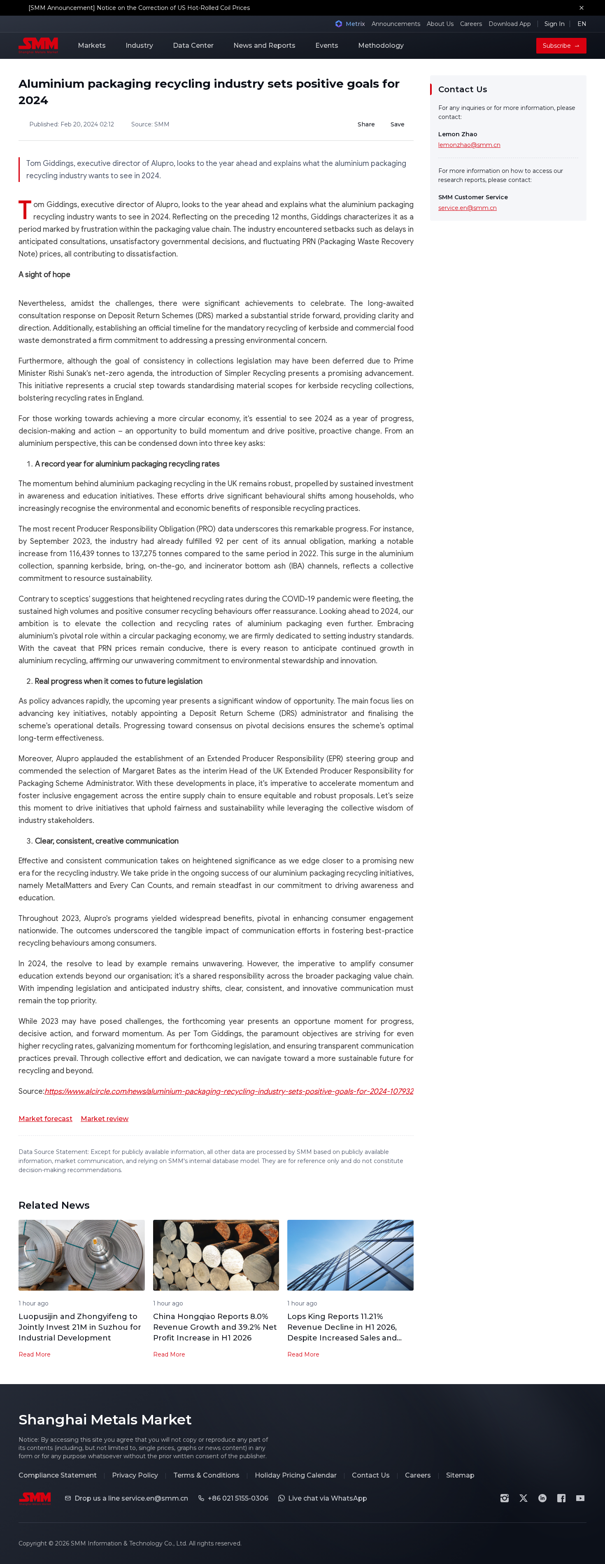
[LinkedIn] (542, 1498)
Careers (471, 24)
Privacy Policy (135, 1475)
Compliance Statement (58, 1475)
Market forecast (45, 1119)
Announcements (396, 24)
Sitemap (460, 1475)
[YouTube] (580, 1498)
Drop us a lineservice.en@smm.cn (131, 1498)
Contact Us (371, 1475)
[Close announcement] (581, 8)
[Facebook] (561, 1498)
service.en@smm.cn (467, 208)
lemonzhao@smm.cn (469, 145)
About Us (440, 24)
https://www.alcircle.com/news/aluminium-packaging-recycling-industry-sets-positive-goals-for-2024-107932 (228, 1091)
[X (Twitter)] (523, 1498)
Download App (510, 24)
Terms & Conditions (206, 1475)
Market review (104, 1119)
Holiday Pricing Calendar (296, 1475)
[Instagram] (504, 1498)
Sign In (554, 24)
